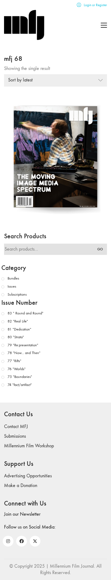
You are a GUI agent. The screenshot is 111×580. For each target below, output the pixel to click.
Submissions (15, 436)
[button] (104, 25)
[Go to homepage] (24, 25)
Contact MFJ (16, 426)
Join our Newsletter (22, 514)
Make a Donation (20, 485)
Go (100, 249)
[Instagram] (8, 541)
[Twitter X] (35, 541)
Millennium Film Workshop (29, 446)
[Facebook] (21, 541)
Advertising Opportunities (28, 476)
